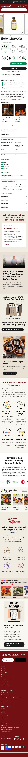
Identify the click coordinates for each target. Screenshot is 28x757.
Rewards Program (5, 715)
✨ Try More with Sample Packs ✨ (9, 491)
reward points (10, 130)
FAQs (2, 703)
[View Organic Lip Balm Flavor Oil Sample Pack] (6, 499)
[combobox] (14, 9)
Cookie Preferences (5, 683)
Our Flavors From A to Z (6, 693)
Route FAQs (4, 723)
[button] (23, 6)
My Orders (3, 709)
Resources (3, 699)
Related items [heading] (5, 102)
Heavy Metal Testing (6, 731)
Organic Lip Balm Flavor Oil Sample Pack (5, 507)
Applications (4, 203)
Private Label (4, 675)
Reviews (3, 717)
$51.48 (4, 509)
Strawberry (4, 597)
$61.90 (16, 509)
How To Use (4, 207)
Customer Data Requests (7, 687)
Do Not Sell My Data (6, 685)
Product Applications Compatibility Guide (10, 697)
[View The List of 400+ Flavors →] (14, 611)
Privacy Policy (4, 681)
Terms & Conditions (6, 679)
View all (24, 491)
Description (4, 200)
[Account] (20, 6)
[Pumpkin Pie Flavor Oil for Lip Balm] (20, 110)
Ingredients (4, 196)
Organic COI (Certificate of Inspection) (10, 727)
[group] (14, 502)
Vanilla (14, 597)
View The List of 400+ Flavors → (12, 644)
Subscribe (20, 660)
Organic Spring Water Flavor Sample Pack (16, 507)
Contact (3, 671)
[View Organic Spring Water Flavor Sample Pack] (18, 499)
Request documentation (7, 193)
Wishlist (3, 711)
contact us (14, 129)
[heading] (6, 6)
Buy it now (14, 68)
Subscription (4, 713)
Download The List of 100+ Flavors (12, 329)
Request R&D (4, 673)
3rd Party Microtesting (6, 729)
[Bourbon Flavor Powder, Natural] (8, 110)
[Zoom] (22, 32)
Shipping (9, 71)
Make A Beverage (5, 701)
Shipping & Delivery (6, 719)
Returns (3, 721)
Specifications (5, 134)
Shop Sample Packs (10, 373)
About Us (3, 668)
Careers (3, 677)
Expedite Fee (4, 725)
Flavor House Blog (5, 695)
